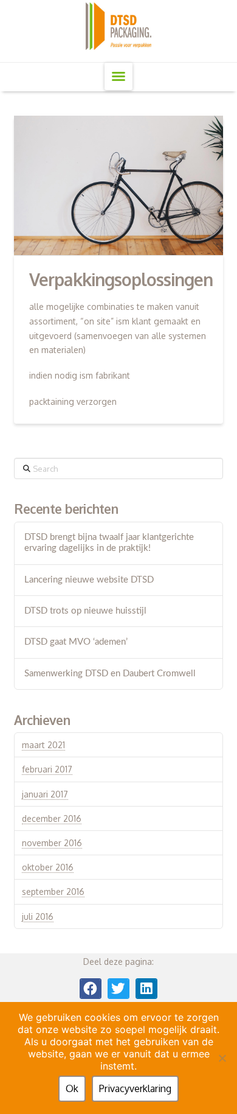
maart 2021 (43, 745)
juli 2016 (37, 916)
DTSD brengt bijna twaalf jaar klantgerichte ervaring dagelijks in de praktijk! (109, 543)
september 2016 (53, 891)
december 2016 (51, 818)
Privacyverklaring (135, 1088)
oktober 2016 (48, 867)
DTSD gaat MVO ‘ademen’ (76, 641)
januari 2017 (45, 794)
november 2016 (52, 843)
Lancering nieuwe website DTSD (89, 579)
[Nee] (222, 1058)
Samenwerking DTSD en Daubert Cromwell (110, 673)
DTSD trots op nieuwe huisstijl (85, 610)
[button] (118, 77)
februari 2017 (47, 769)
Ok (72, 1088)
